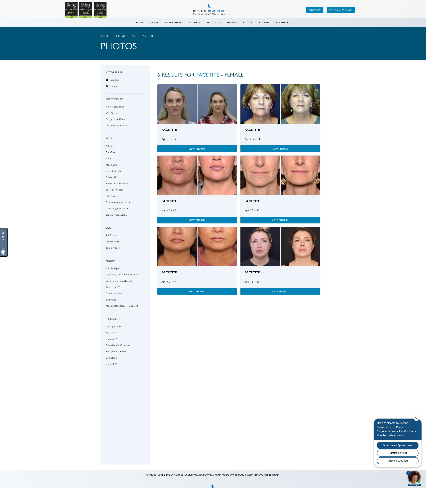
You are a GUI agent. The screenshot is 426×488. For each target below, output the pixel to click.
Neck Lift (111, 164)
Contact (315, 9)
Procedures (173, 22)
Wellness (194, 22)
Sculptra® (112, 357)
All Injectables (114, 326)
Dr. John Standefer (117, 125)
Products (213, 22)
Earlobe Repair (114, 189)
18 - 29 (255, 281)
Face (134, 35)
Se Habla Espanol (341, 9)
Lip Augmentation (116, 214)
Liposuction (113, 241)
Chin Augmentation (117, 208)
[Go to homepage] (182, 10)
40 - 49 (171, 139)
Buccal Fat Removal (117, 183)
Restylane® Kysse (116, 351)
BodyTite (111, 299)
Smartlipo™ (113, 287)
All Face (110, 145)
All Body (111, 235)
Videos (247, 22)
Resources (283, 22)
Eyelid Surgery (114, 170)
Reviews (264, 22)
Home (139, 22)
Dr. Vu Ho (112, 112)
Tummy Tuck (113, 247)
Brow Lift (111, 177)
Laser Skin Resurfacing (119, 280)
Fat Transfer (113, 196)
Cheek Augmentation (118, 202)
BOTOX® (111, 332)
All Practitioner (115, 106)
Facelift (110, 158)
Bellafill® (111, 363)
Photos (231, 22)
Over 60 (255, 139)
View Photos (197, 148)
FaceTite (111, 152)
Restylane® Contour (118, 345)
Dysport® (112, 338)
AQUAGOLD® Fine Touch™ (122, 274)
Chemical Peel (114, 293)
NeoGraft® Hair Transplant (122, 305)
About (154, 22)
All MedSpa (112, 268)
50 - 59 (255, 210)
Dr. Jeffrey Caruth (116, 119)
